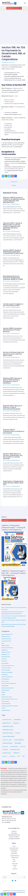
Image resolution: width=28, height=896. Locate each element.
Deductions (16, 723)
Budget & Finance (5, 645)
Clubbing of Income (6, 652)
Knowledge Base (5, 679)
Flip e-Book (4, 659)
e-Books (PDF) (14, 853)
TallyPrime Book (14, 857)
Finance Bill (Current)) (8, 733)
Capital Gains (4, 650)
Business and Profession (7, 647)
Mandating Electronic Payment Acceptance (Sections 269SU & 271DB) (13, 277)
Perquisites (5, 749)
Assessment (17, 719)
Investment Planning (7, 743)
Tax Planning (12, 756)
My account (14, 863)
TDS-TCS (13, 62)
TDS (23, 756)
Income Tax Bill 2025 (19, 739)
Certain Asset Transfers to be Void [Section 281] (13, 305)
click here (10, 790)
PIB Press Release (5, 690)
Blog (3, 643)
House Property (5, 663)
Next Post (14, 185)
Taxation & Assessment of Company (10, 705)
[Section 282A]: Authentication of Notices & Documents (13, 431)
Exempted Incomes (6, 656)
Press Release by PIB (15, 749)
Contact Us (14, 831)
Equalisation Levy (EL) (8, 726)
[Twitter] (15, 880)
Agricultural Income (6, 636)
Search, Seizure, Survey (7, 697)
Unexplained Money (6, 710)
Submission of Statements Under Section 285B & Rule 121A (13, 482)
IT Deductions (5, 674)
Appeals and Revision (6, 638)
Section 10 (16, 753)
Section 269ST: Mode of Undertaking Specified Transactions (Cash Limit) (13, 251)
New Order (23, 746)
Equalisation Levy (5, 654)
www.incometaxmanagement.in (18, 890)
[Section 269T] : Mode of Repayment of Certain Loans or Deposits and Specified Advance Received (12, 226)
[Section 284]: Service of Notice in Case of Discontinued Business (12, 407)
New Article (18, 743)
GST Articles (4, 661)
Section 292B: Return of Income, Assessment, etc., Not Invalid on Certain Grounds (13, 456)
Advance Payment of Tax (7, 634)
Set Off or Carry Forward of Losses (9, 699)
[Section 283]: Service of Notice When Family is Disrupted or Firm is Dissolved (12, 380)
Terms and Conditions (14, 836)
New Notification (14, 746)
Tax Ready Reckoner (6, 62)
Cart (15, 867)
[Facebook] (12, 880)
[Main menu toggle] (24, 3)
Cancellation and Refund (14, 838)
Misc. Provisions (6, 204)
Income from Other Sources (8, 665)
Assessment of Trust (6, 641)
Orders (14, 861)
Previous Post (14, 181)
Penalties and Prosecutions (8, 688)
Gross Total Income (8, 736)
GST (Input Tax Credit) (7, 739)
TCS (18, 756)
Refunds (3, 692)
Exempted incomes (8, 729)
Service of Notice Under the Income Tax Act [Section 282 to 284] (13, 353)
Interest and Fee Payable (7, 672)
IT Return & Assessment (7, 676)
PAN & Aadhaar (5, 685)
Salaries (3, 694)
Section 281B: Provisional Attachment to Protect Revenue (12, 330)
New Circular (5, 746)
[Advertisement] (14, 26)
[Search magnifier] (20, 8)
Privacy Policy (14, 833)
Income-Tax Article (6, 670)
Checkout (15, 865)
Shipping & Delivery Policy (14, 834)
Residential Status (7, 752)
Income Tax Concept (6, 667)
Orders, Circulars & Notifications (9, 683)
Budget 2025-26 (6, 723)
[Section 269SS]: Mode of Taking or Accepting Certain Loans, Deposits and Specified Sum (14, 199)
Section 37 (4, 756)
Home (14, 846)
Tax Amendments (5, 701)
